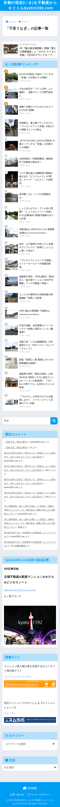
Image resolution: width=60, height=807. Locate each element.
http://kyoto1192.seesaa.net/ (20, 590)
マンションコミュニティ (18, 676)
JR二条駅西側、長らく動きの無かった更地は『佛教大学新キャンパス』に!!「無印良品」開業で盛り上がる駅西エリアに (29, 510)
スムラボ (9, 713)
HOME (32, 788)
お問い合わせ (17, 794)
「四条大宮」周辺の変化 (15, 442)
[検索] (54, 420)
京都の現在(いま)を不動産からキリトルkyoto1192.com (30, 5)
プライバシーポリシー (39, 794)
